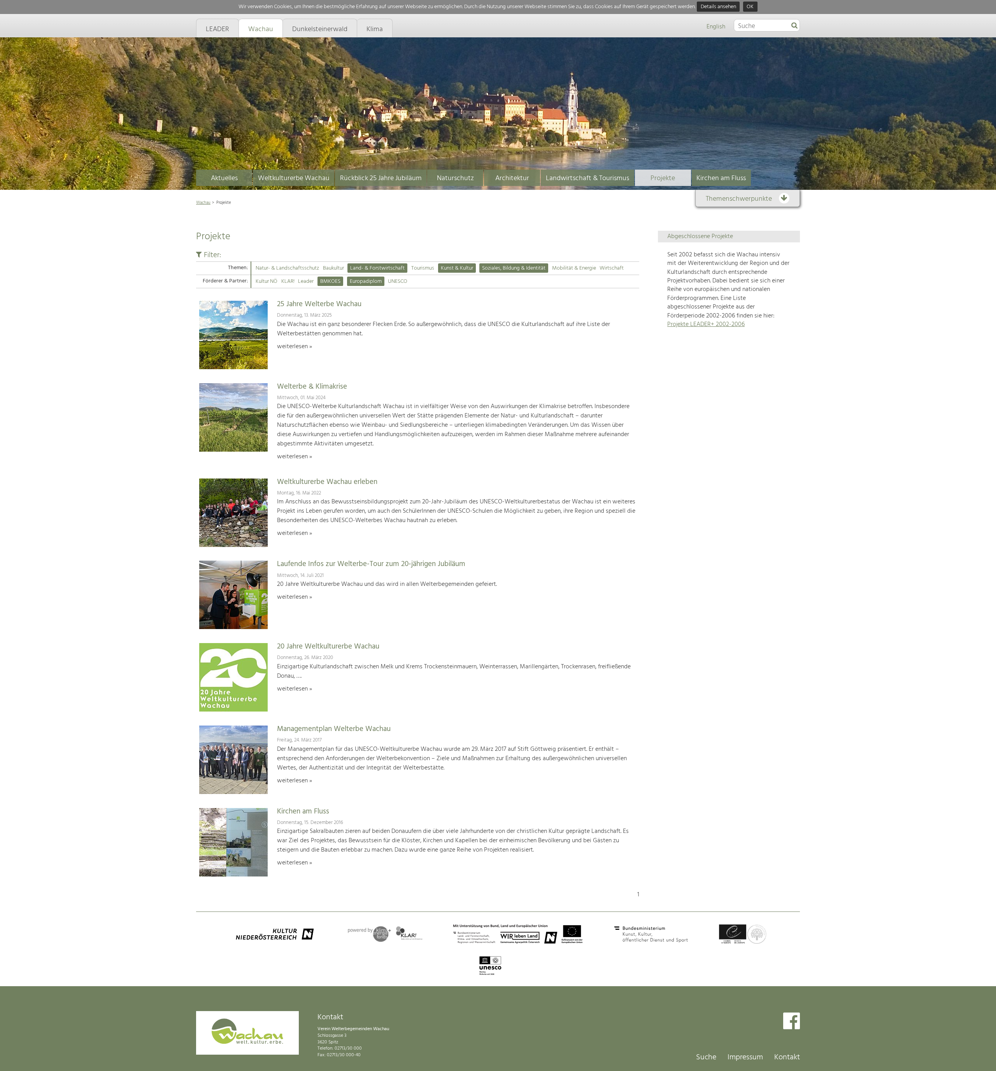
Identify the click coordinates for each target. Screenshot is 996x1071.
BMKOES (330, 281)
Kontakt (787, 1057)
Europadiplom (366, 281)
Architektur (512, 178)
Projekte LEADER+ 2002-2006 (706, 324)
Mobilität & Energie (574, 268)
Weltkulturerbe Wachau (294, 178)
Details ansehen (718, 6)
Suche (706, 1057)
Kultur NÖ (266, 281)
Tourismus (422, 268)
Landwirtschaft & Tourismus (587, 178)
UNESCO (397, 281)
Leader (306, 281)
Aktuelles (224, 178)
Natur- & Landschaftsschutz (287, 268)
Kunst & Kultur (457, 268)
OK (750, 6)
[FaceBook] (791, 1021)
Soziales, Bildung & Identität (513, 268)
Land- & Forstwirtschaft (377, 268)
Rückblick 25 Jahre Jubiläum (381, 178)
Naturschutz (455, 178)
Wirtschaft (612, 268)
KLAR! (288, 281)
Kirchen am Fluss (721, 178)
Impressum (745, 1057)
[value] (794, 26)
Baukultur (333, 268)
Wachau (203, 202)
